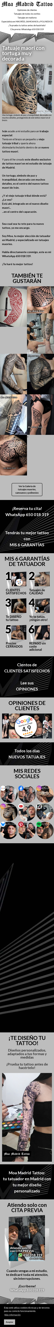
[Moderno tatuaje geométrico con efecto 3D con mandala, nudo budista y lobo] (13, 414)
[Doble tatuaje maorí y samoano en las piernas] (40, 414)
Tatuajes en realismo (27, 17)
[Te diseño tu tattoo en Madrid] (13, 306)
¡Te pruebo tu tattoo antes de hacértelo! (27, 25)
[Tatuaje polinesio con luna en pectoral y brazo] (13, 455)
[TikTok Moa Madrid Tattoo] (45, 812)
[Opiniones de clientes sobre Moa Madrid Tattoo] (27, 726)
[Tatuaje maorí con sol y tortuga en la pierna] (40, 333)
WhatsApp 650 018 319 (27, 1290)
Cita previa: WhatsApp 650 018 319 (27, 29)
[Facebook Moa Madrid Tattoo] (27, 794)
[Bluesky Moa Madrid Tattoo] (9, 830)
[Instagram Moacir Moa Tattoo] (9, 812)
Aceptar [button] (9, 1322)
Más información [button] (12, 1315)
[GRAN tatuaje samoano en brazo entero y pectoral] (13, 374)
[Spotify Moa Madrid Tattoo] (45, 830)
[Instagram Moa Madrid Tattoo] (45, 794)
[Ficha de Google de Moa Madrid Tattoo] (9, 794)
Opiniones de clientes (27, 10)
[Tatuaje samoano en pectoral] (40, 299)
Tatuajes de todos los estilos (27, 13)
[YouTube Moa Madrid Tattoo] (27, 812)
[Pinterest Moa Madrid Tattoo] (27, 830)
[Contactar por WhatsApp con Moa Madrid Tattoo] (27, 1241)
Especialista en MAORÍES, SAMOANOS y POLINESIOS (27, 21)
